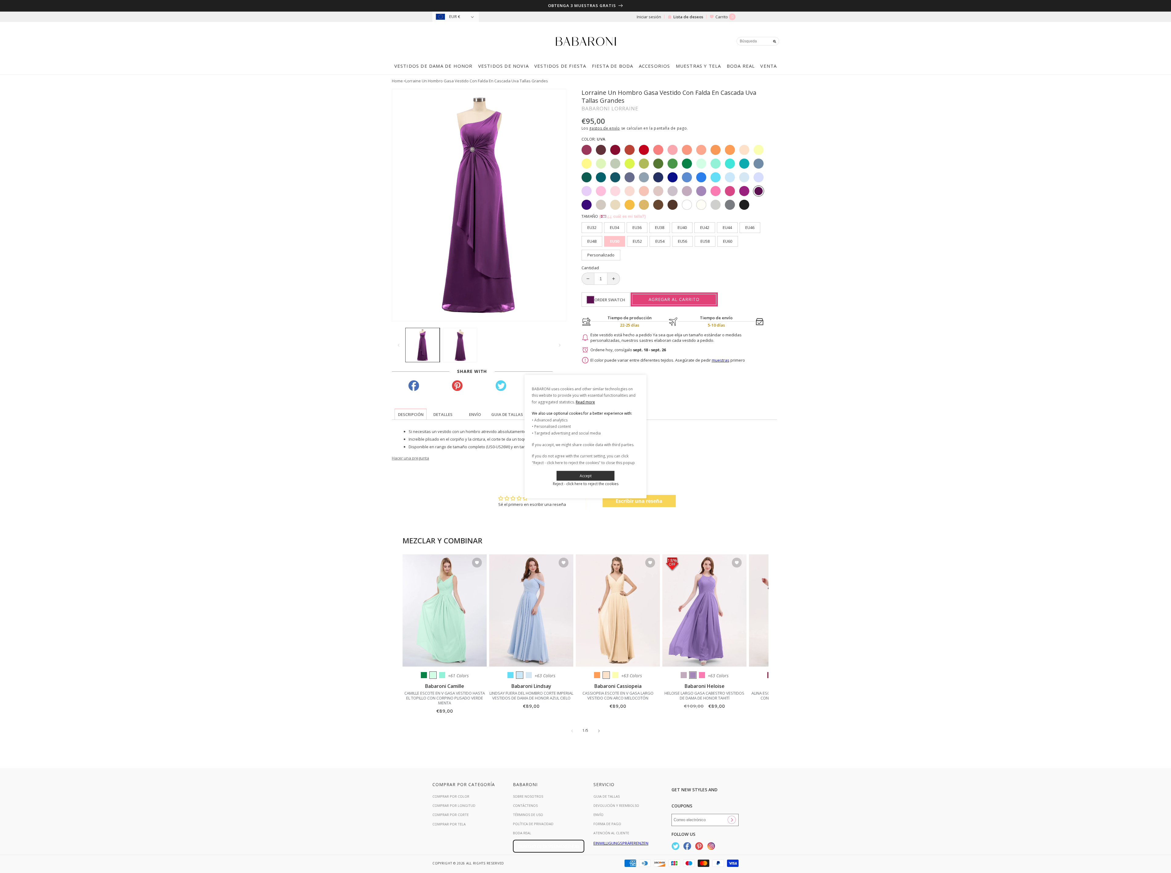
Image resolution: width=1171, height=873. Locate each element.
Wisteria (683, 675)
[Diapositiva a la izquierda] (398, 345)
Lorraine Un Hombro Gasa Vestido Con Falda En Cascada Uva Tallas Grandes (476, 81)
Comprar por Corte (450, 814)
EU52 (637, 241)
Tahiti (692, 675)
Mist (528, 675)
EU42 (704, 227)
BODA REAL (522, 833)
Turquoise (442, 675)
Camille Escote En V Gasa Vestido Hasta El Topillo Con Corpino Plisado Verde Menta (444, 698)
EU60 (727, 241)
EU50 (614, 241)
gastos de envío (604, 128)
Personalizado (600, 255)
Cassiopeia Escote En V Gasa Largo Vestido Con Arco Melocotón (618, 695)
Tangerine (597, 675)
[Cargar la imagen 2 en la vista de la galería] (460, 345)
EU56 (682, 241)
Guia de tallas (606, 796)
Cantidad (590, 267)
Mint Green (433, 675)
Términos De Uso (528, 814)
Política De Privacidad (533, 823)
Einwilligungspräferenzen (620, 843)
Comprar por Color (450, 796)
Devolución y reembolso (616, 805)
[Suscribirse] (731, 820)
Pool (510, 675)
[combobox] (757, 41)
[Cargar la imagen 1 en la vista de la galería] (422, 345)
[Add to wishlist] (477, 563)
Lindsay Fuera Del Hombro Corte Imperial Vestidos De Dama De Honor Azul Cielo (531, 695)
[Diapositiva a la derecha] (559, 345)
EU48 (591, 241)
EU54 (659, 241)
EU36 (637, 227)
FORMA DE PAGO (607, 823)
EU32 (591, 227)
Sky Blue (519, 675)
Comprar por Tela (449, 824)
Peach (606, 675)
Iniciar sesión (649, 17)
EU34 (614, 227)
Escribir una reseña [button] (639, 501)
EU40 (682, 227)
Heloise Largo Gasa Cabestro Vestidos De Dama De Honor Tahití (704, 695)
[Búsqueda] (774, 41)
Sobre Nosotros (528, 796)
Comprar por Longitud (453, 805)
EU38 (659, 227)
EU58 (705, 241)
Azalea (702, 675)
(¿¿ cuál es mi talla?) (622, 216)
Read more (585, 402)
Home (397, 81)
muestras (720, 360)
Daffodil (615, 675)
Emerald (424, 675)
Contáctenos (525, 805)
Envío (598, 814)
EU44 (727, 227)
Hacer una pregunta (410, 458)
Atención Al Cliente (611, 833)
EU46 (749, 227)
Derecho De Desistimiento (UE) (548, 846)
